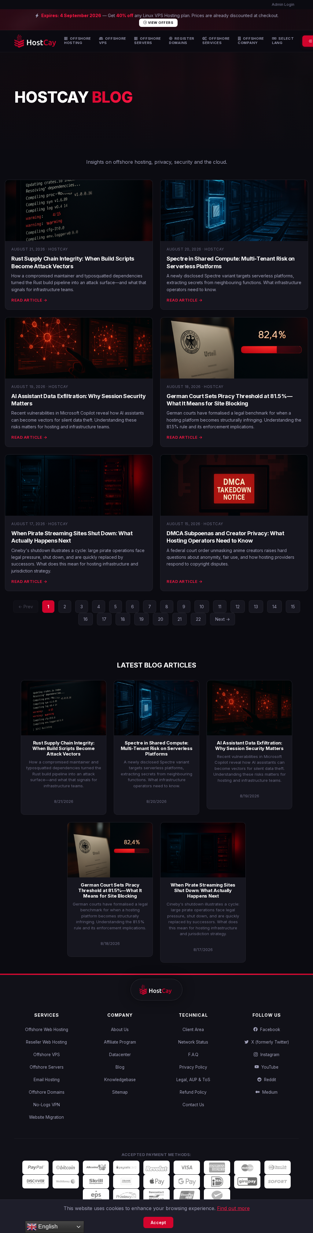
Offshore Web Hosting (46, 1029)
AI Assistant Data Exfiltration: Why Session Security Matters (249, 745)
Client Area (193, 1029)
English (47, 1226)
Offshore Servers (47, 1067)
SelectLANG (283, 40)
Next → (222, 619)
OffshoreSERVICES (216, 40)
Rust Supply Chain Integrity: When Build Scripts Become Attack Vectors (63, 748)
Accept (158, 1222)
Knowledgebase (120, 1079)
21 (180, 619)
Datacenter (120, 1054)
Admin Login (282, 4)
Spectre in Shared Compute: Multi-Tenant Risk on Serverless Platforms (157, 748)
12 (238, 606)
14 (274, 606)
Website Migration (46, 1117)
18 (123, 619)
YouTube (268, 1067)
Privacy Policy (193, 1067)
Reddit (269, 1079)
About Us (120, 1029)
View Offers (160, 22)
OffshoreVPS (112, 40)
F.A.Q (193, 1054)
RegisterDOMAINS (181, 40)
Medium (269, 1092)
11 (219, 606)
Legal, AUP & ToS (193, 1079)
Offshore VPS (46, 1054)
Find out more (233, 1208)
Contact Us (193, 1104)
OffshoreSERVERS (147, 40)
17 (104, 619)
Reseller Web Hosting (46, 1042)
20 (160, 619)
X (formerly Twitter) (269, 1042)
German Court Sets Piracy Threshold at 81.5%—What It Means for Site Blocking (110, 890)
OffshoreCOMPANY (251, 40)
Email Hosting (47, 1079)
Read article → (29, 300)
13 (256, 606)
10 (202, 606)
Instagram (268, 1054)
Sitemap (120, 1092)
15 (293, 606)
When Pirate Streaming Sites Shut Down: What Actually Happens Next (203, 890)
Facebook (269, 1029)
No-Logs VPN (46, 1104)
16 (85, 619)
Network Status (193, 1042)
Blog (120, 1067)
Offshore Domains (46, 1092)
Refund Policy (193, 1092)
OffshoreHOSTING (77, 40)
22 (198, 619)
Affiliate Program (120, 1042)
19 (141, 619)
